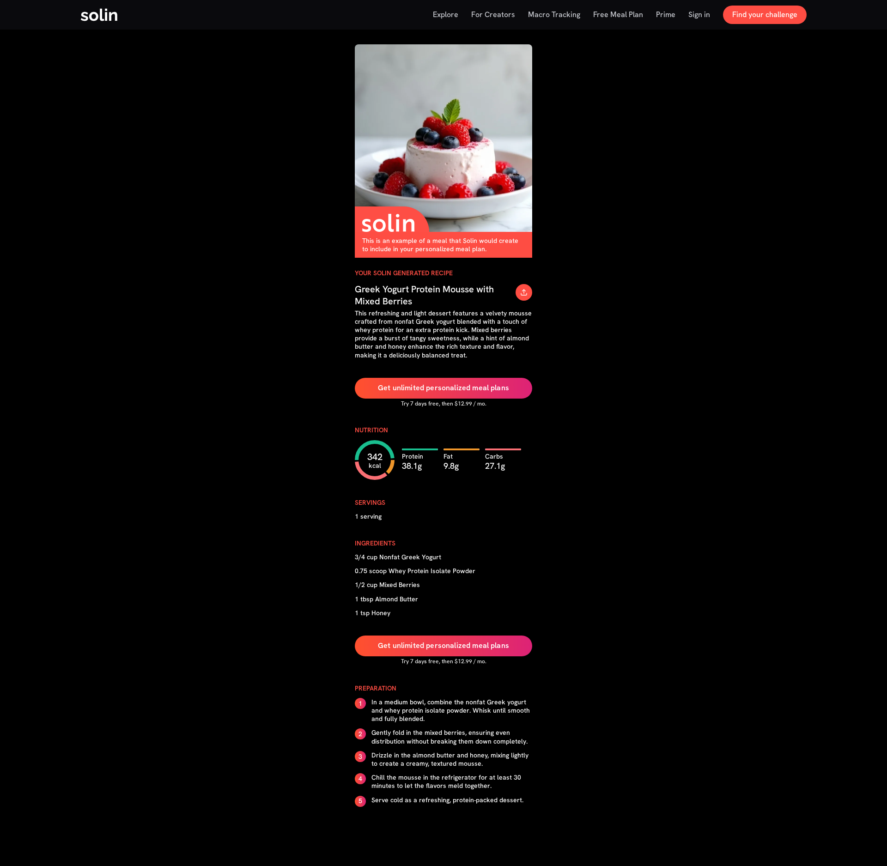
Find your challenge (764, 14)
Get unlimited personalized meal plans (443, 388)
